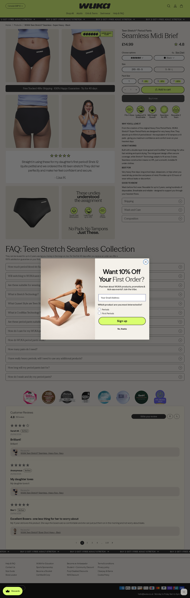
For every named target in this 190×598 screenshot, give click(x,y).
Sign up (122, 321)
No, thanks (122, 329)
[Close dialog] (145, 261)
